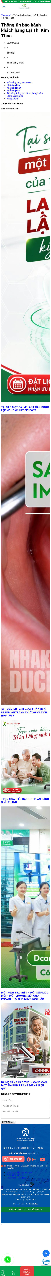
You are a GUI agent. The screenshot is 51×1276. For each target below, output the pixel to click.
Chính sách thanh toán (16, 1178)
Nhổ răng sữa (13, 90)
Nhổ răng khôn (14, 88)
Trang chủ (6, 15)
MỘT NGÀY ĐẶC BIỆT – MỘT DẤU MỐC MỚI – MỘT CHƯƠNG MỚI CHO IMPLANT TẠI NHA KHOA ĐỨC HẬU (24, 995)
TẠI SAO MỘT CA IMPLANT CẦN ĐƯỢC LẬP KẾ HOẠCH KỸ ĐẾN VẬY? (25, 409)
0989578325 (16, 1159)
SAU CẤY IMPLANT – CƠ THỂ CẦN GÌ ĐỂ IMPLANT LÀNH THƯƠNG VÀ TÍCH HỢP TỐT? (24, 712)
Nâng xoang (12, 98)
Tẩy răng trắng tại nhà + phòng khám (25, 93)
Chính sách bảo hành (16, 1175)
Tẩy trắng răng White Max (19, 82)
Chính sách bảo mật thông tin (19, 1172)
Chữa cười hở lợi (15, 96)
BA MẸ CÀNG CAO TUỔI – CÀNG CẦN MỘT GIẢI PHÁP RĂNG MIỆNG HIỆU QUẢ (24, 1085)
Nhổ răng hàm (13, 85)
